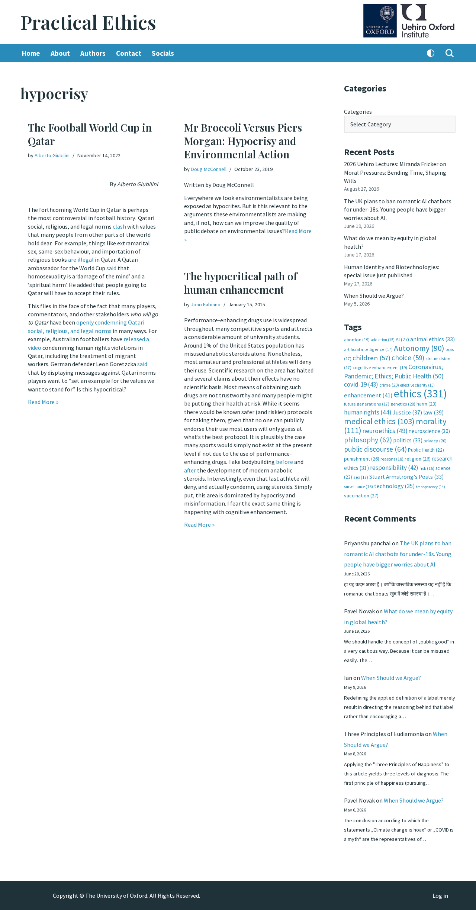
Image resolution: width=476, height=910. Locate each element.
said (111, 268)
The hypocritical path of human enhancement (240, 282)
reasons (391, 459)
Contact (128, 53)
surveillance (358, 486)
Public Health (426, 450)
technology (394, 486)
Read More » (43, 402)
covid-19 (361, 384)
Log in (440, 895)
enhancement (368, 395)
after (190, 470)
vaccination (361, 495)
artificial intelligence (368, 349)
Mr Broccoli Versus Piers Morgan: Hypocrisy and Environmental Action (243, 140)
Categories (358, 111)
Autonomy (419, 348)
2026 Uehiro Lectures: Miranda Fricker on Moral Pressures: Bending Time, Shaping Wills (395, 172)
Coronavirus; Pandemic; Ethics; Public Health (394, 371)
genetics (402, 404)
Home (31, 53)
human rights (368, 412)
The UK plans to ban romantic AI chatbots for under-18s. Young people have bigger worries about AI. (397, 209)
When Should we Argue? (374, 295)
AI (402, 339)
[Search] (450, 53)
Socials (163, 53)
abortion (357, 339)
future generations (366, 404)
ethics (420, 393)
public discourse (375, 449)
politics (407, 440)
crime (389, 385)
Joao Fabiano (206, 304)
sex (360, 477)
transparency (430, 486)
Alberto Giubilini (52, 155)
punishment (361, 458)
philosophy (368, 439)
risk (426, 468)
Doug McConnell (208, 169)
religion (418, 458)
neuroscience (429, 431)
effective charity (417, 385)
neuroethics (385, 430)
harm (426, 404)
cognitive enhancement (380, 367)
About (60, 53)
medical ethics (379, 421)
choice (408, 357)
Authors (93, 53)
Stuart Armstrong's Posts (406, 476)
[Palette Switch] (430, 53)
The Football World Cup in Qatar (90, 134)
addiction (383, 339)
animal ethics (432, 339)
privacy (435, 440)
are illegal (81, 259)
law (433, 412)
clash (119, 226)
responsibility (394, 468)
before (285, 461)
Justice (407, 412)
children (371, 358)
